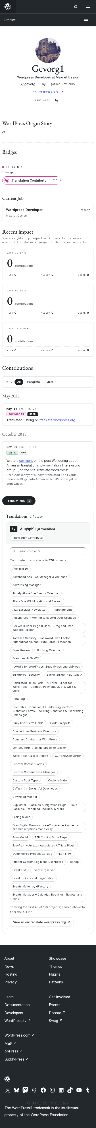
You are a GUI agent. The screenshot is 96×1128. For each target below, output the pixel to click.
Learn (9, 997)
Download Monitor (25, 796)
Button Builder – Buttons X (64, 674)
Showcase (57, 958)
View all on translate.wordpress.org (39, 922)
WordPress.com (19, 1035)
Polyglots (33, 382)
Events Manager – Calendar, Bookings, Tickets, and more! (47, 896)
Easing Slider (21, 817)
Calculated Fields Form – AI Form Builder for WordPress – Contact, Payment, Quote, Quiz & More (44, 686)
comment (26, 460)
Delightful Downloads (43, 788)
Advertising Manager (27, 585)
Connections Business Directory (34, 731)
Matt (10, 1043)
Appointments (63, 609)
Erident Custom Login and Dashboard (38, 861)
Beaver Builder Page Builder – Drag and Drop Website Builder (43, 628)
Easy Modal (20, 837)
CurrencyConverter (68, 755)
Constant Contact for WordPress (35, 739)
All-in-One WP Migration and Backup (37, 601)
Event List (19, 870)
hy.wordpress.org (46, 91)
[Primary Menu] (86, 19)
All (19, 382)
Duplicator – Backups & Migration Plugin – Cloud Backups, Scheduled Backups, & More (45, 807)
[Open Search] (75, 6)
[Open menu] (89, 6)
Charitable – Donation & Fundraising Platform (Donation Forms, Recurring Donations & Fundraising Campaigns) (48, 711)
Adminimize (20, 568)
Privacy (10, 982)
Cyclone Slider (58, 780)
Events (54, 1004)
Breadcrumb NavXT (26, 658)
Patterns (56, 982)
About (9, 958)
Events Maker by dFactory (30, 886)
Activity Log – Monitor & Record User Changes (44, 617)
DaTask (17, 788)
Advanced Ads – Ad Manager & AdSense (40, 577)
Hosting (10, 974)
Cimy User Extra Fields (28, 723)
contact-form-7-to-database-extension (40, 747)
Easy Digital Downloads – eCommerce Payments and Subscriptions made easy (45, 827)
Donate (57, 1013)
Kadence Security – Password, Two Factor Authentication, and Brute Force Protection (42, 640)
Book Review (21, 650)
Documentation (17, 1004)
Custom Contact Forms (28, 764)
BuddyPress (16, 1059)
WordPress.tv (17, 1020)
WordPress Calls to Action (30, 755)
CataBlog (19, 699)
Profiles (10, 20)
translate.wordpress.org (57, 420)
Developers (13, 1013)
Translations (18, 501)
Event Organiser (44, 870)
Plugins (54, 974)
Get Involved (59, 997)
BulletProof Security (26, 674)
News (9, 966)
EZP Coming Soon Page (51, 837)
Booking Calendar (49, 650)
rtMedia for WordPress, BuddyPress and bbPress (46, 666)
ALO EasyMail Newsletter (30, 609)
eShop (74, 861)
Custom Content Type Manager (34, 772)
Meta (49, 382)
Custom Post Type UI (27, 780)
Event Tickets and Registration (33, 878)
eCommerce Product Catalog (32, 853)
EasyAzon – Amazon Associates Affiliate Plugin (44, 845)
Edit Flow (65, 853)
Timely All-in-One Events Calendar (36, 593)
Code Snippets (60, 723)
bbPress (13, 1051)
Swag (56, 1020)
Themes (55, 966)
